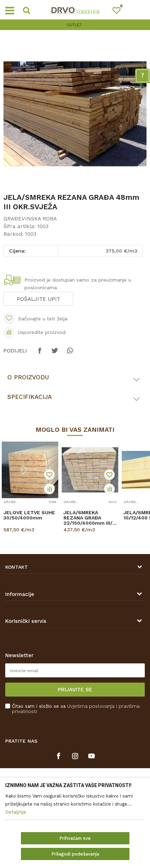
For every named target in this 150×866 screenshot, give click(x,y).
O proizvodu (28, 377)
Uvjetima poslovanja (90, 706)
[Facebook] (39, 354)
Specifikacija (29, 396)
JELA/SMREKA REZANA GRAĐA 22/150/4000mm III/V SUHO (89, 518)
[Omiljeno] (120, 11)
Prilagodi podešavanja (75, 854)
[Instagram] (75, 756)
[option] (75, 25)
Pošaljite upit (38, 299)
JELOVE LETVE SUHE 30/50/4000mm (29, 515)
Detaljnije (87, 536)
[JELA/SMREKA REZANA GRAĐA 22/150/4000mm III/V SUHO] (90, 470)
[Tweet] (54, 354)
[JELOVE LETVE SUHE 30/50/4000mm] (30, 470)
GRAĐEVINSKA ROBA (30, 219)
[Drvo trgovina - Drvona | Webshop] (75, 10)
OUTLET (74, 25)
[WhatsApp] (69, 354)
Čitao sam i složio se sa (76, 709)
